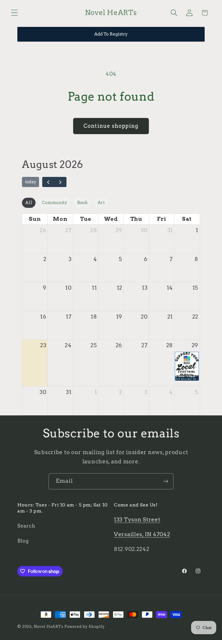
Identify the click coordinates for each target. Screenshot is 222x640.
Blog (23, 541)
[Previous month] (48, 182)
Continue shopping (111, 126)
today (30, 181)
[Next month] (60, 182)
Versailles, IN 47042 (142, 534)
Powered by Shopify (84, 626)
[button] (14, 13)
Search (26, 526)
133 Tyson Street (137, 519)
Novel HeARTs (48, 626)
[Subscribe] (165, 481)
